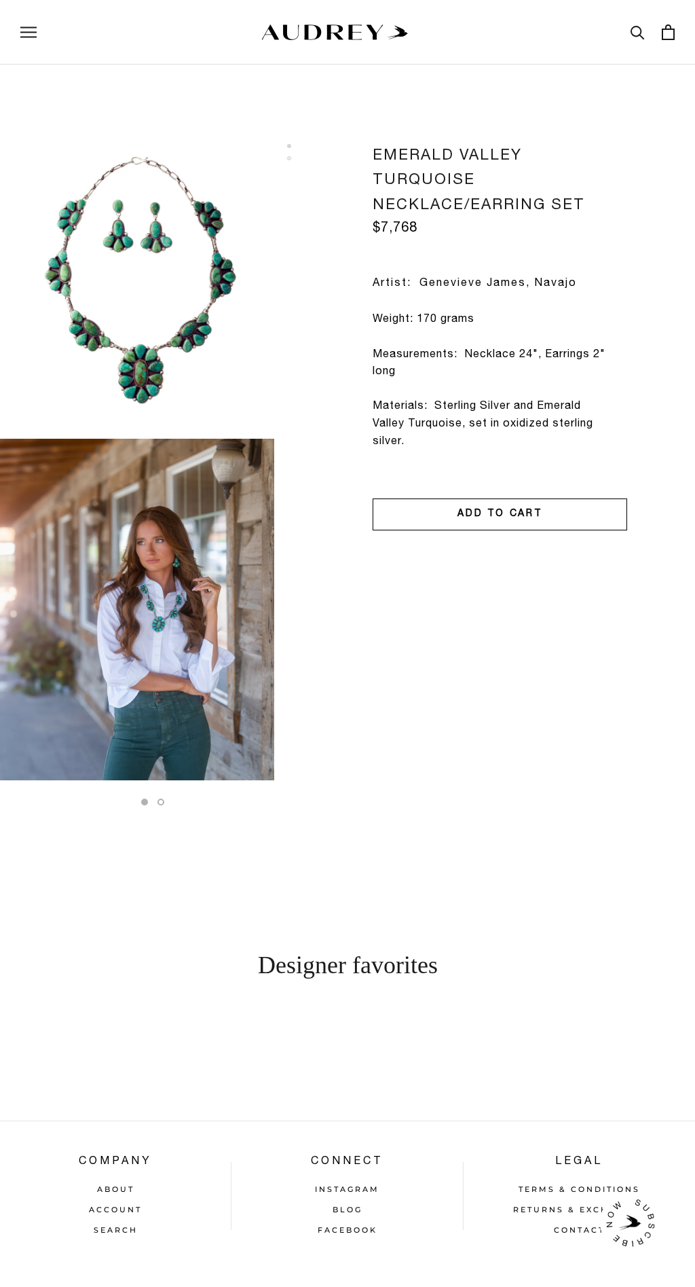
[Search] (638, 32)
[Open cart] (668, 32)
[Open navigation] (28, 32)
